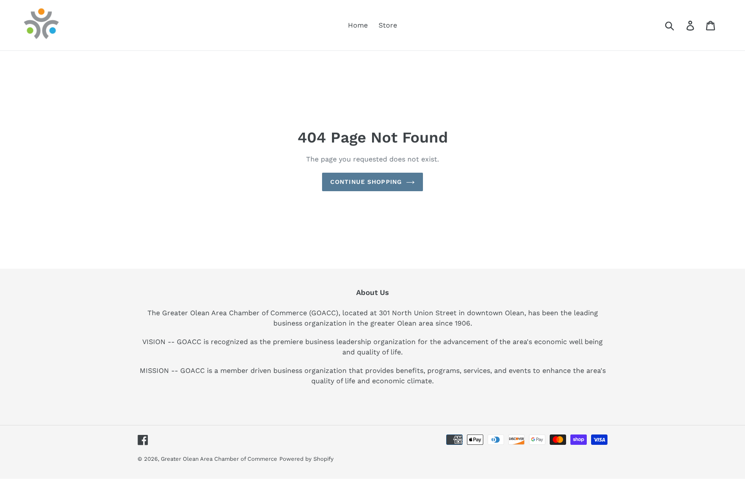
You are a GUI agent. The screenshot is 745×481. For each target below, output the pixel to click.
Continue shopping (366, 181)
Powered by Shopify (306, 459)
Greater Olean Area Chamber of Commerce (219, 459)
